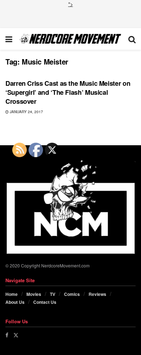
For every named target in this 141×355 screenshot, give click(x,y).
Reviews (97, 294)
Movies (33, 294)
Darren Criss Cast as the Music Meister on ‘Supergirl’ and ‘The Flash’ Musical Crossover (67, 92)
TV (52, 294)
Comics (72, 294)
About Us (15, 302)
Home (11, 294)
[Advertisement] (70, 17)
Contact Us (44, 302)
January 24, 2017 (26, 111)
